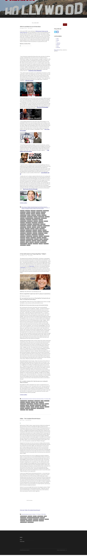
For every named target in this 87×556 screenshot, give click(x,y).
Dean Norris (36, 221)
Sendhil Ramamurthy (30, 239)
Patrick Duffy (27, 408)
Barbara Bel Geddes (24, 516)
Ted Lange (39, 240)
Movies (25, 16)
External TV (31, 398)
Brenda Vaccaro (23, 216)
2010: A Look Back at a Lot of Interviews (30, 26)
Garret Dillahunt (23, 224)
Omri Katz (22, 408)
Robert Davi (39, 237)
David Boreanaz (35, 219)
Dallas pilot (23, 402)
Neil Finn (46, 233)
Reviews (34, 514)
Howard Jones (40, 225)
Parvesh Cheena (28, 234)
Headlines (47, 403)
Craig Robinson (44, 218)
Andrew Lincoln (46, 210)
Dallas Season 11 (23, 517)
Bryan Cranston (29, 216)
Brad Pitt (34, 516)
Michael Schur (29, 233)
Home (21, 16)
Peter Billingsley (29, 236)
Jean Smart (34, 227)
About (21, 539)
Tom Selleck (30, 243)
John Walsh (32, 228)
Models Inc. (37, 406)
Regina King (41, 236)
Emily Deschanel (34, 222)
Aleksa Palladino (39, 210)
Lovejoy (32, 406)
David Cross (41, 219)
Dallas (42, 400)
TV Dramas (31, 208)
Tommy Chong (35, 243)
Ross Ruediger (28, 420)
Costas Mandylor (37, 218)
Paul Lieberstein (41, 234)
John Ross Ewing (38, 405)
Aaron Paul (22, 210)
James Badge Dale (23, 227)
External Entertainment (25, 398)
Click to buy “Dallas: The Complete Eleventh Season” (30, 510)
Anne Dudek (33, 212)
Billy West (43, 213)
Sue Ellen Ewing (33, 408)
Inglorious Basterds (24, 519)
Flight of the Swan (30, 403)
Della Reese (33, 402)
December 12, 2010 (23, 28)
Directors (38, 16)
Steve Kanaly (41, 520)
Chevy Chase (47, 216)
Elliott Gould (31, 266)
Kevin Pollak (35, 230)
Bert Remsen (30, 516)
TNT (27, 409)
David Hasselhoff (23, 221)
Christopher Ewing (24, 400)
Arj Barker (38, 212)
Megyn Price (40, 231)
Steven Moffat (28, 240)
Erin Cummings (41, 222)
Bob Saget (39, 215)
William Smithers (30, 522)
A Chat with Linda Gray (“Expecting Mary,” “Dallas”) (33, 254)
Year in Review (41, 208)
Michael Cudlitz (45, 231)
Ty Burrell (41, 243)
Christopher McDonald (29, 218)
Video (50, 398)
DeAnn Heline (41, 221)
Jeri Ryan (38, 227)
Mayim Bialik (35, 231)
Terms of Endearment (40, 408)
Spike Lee (41, 239)
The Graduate (23, 409)
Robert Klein (44, 237)
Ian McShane (23, 405)
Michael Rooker (23, 233)
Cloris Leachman (30, 400)
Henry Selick (34, 225)
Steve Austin (23, 240)
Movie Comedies (27, 207)
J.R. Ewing (27, 405)
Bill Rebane (33, 213)
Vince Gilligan (46, 243)
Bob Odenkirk (34, 215)
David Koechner (30, 221)
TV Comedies (27, 208)
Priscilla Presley (29, 520)
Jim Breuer (22, 228)
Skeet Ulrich (36, 239)
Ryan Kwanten (23, 239)
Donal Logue (23, 222)
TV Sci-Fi (37, 208)
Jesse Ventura (43, 227)
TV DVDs (34, 208)
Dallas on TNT (47, 400)
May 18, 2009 (22, 420)
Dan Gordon (28, 402)
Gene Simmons (42, 403)
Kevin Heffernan (28, 230)
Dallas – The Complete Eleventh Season (30, 418)
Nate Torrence (41, 233)
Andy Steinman (23, 212)
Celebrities (33, 16)
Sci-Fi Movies (42, 207)
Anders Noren (62, 550)
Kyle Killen (40, 230)
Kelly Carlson (23, 230)
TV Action (47, 207)
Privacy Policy (22, 541)
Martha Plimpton (28, 231)
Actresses (48, 16)
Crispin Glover (23, 219)
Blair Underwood (23, 215)
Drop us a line (56, 49)
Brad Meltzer (44, 215)
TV (28, 16)
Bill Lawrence (23, 213)
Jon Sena (37, 228)
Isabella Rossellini (46, 225)
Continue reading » (23, 202)
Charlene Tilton (40, 516)
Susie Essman (34, 240)
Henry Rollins (29, 225)
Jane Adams (29, 227)
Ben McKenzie (43, 212)
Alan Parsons (33, 210)
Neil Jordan (22, 234)
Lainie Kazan (44, 405)
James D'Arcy (32, 405)
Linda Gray (44, 230)
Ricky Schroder (46, 236)
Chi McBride (22, 218)
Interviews (23, 207)
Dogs (37, 402)
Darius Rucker (29, 219)
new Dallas (42, 406)
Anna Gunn (28, 212)
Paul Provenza (23, 236)
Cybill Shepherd (23, 267)
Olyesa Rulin (47, 406)
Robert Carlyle (33, 237)
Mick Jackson (35, 233)
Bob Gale (29, 215)
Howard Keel (43, 517)
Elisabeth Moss (28, 222)
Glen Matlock (43, 224)
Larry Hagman (23, 406)
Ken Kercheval (36, 519)
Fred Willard (36, 403)
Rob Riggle (27, 237)
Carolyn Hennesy (41, 216)
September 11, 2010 (23, 255)
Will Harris (30, 28)
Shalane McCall (35, 520)
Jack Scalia (30, 519)
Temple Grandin (44, 240)
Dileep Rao (46, 221)
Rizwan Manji (23, 237)
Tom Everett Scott (24, 243)
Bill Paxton (28, 213)
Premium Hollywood (25, 550)
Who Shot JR (31, 409)
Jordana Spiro (42, 228)
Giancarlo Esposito (36, 224)
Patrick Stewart (34, 234)
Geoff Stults (30, 224)
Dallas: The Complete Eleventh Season (33, 517)
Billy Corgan (38, 213)
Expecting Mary (23, 403)
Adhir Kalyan (28, 210)
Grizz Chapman (23, 225)
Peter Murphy (35, 236)
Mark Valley (22, 231)
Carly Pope (35, 216)
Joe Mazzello (27, 228)
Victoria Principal (24, 522)
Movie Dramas (32, 207)
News (39, 207)
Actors (43, 16)
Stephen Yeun (46, 239)
